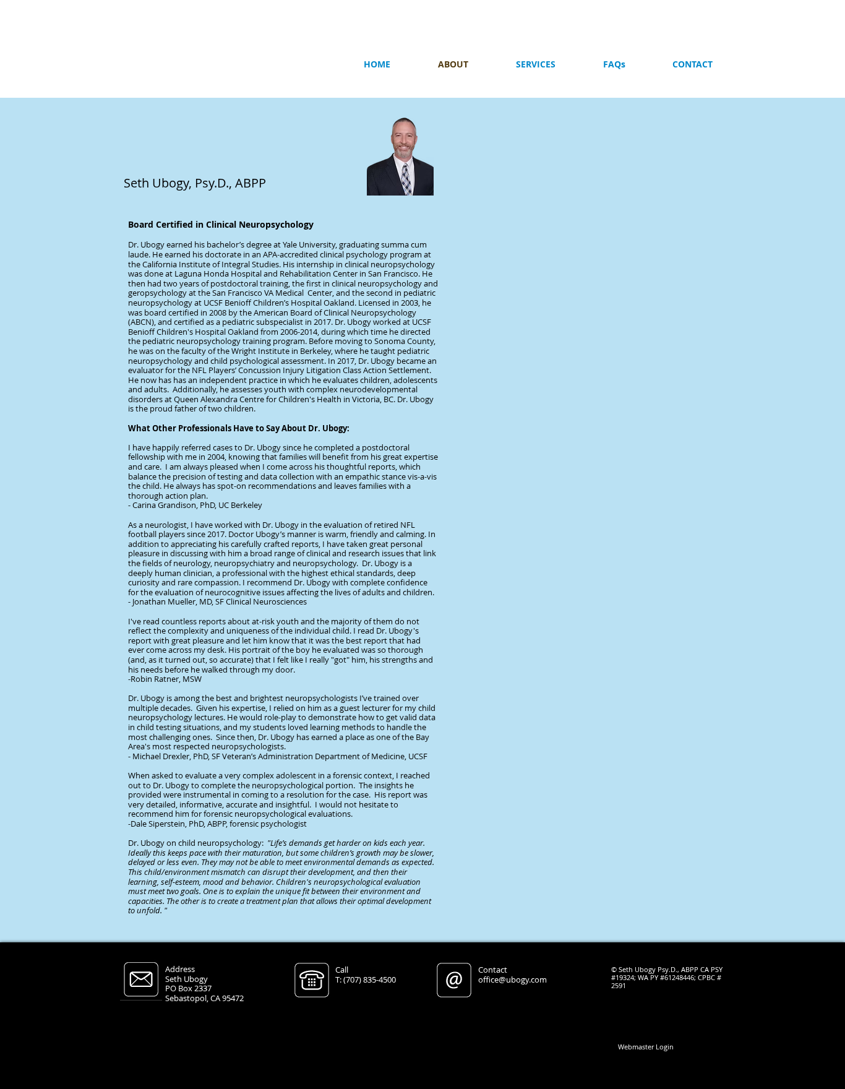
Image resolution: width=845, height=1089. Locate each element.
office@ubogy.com (512, 979)
